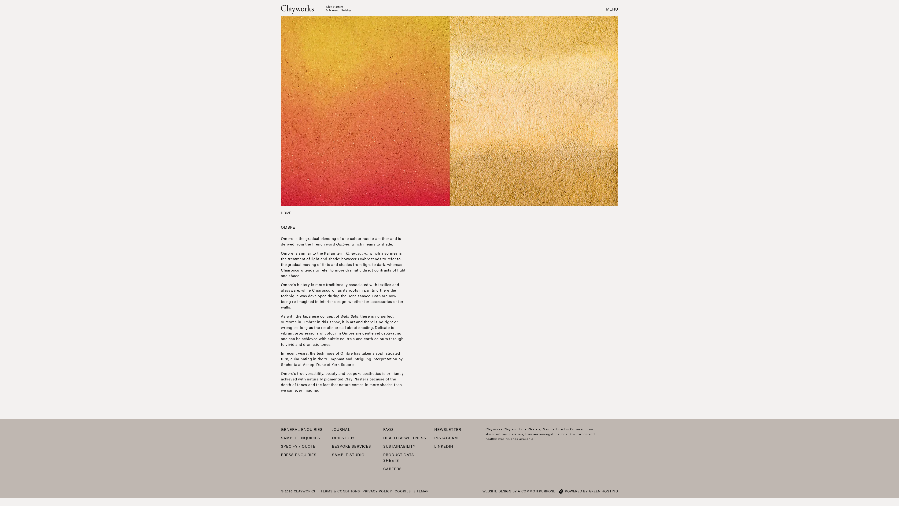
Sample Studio (348, 454)
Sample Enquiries (300, 437)
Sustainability (399, 446)
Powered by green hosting (591, 491)
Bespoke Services (351, 446)
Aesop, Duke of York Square (328, 364)
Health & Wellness (404, 437)
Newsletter (447, 429)
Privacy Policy (377, 491)
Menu (612, 9)
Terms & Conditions (340, 491)
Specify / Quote (298, 446)
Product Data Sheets (398, 457)
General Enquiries (302, 429)
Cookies (403, 491)
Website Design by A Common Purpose (519, 491)
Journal (341, 429)
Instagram (446, 437)
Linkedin (443, 446)
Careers (392, 468)
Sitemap (421, 491)
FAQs (388, 429)
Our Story (343, 437)
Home (286, 213)
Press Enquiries (299, 454)
